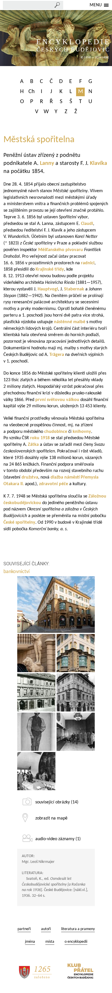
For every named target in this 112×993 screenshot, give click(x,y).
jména (30, 942)
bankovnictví (17, 571)
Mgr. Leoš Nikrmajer (38, 862)
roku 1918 (40, 438)
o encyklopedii (76, 942)
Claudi (87, 223)
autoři (46, 929)
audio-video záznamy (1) (58, 839)
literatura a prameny (78, 929)
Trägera (56, 354)
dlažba (57, 477)
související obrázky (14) (56, 802)
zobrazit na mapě (51, 818)
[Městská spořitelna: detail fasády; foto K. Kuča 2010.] (76, 653)
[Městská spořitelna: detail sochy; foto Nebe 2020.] (36, 653)
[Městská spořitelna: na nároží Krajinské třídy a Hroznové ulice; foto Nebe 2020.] (56, 604)
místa (49, 942)
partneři (24, 929)
